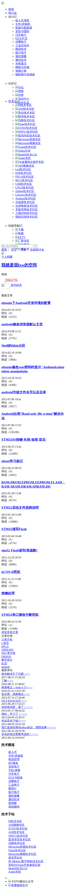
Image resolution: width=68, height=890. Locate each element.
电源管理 (14, 759)
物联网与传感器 (25, 74)
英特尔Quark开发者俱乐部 (24, 864)
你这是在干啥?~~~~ (13, 720)
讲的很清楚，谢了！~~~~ (17, 707)
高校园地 (14, 806)
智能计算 (21, 70)
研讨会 (12, 12)
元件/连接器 (22, 24)
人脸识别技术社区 (26, 213)
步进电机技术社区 (26, 205)
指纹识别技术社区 (26, 216)
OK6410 (6, 656)
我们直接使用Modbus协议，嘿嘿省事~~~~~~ (28, 727)
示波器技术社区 (25, 202)
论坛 (21, 87)
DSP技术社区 (23, 173)
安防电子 (14, 766)
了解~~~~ (7, 680)
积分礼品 (23, 102)
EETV (21, 237)
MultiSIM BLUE (17, 868)
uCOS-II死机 (10, 572)
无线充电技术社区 (26, 209)
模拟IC (12, 788)
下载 (21, 229)
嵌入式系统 (22, 20)
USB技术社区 (23, 183)
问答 (21, 94)
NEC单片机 (8, 653)
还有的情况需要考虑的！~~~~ (19, 734)
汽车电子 (21, 34)
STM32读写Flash (14, 529)
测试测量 (21, 56)
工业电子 (14, 784)
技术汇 (12, 101)
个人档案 (7, 256)
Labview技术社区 (25, 194)
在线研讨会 (37, 249)
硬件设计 (7, 659)
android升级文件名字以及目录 (23, 392)
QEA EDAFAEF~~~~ (14, 700)
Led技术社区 (23, 169)
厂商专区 (23, 240)
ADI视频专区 (16, 824)
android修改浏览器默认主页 (22, 324)
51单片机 (7, 639)
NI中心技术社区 (18, 835)
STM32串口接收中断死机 (20, 615)
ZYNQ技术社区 (18, 828)
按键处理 (8, 593)
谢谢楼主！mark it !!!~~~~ (17, 687)
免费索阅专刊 (19, 885)
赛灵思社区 (15, 857)
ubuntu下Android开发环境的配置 (26, 303)
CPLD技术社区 (24, 187)
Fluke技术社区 (17, 850)
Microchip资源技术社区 (22, 846)
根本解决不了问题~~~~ (15, 673)
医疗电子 (21, 52)
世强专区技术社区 (19, 839)
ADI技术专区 (16, 832)
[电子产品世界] (2, 3)
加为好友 (16, 285)
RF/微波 (13, 762)
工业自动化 (22, 45)
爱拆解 (12, 803)
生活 (4, 663)
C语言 (5, 643)
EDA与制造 (15, 777)
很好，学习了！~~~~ (14, 713)
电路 (21, 233)
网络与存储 (22, 67)
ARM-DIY (7, 649)
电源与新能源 (23, 27)
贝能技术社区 (16, 843)
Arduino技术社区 (25, 198)
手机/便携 (14, 770)
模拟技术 (21, 49)
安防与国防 (22, 31)
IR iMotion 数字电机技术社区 (26, 861)
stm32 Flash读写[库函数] (19, 550)
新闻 (11, 9)
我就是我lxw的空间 (19, 265)
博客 (21, 91)
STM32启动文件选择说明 (20, 507)
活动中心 (23, 98)
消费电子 (21, 41)
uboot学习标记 (12, 461)
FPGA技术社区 (24, 176)
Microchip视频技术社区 (22, 854)
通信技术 (21, 59)
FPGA (5, 646)
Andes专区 (14, 871)
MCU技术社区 (24, 180)
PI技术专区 (15, 821)
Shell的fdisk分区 (13, 345)
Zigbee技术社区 (24, 191)
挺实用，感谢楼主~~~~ (15, 694)
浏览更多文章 (9, 632)
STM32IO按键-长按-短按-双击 (23, 439)
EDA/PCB (21, 38)
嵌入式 (12, 752)
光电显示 (21, 63)
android (5, 666)
